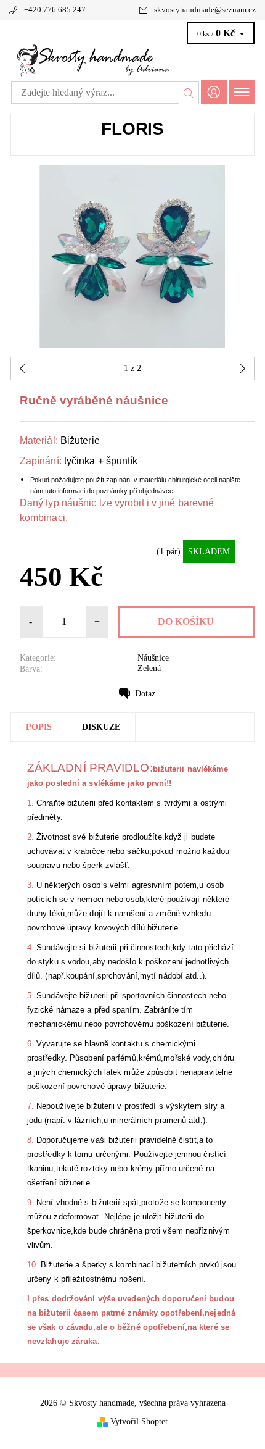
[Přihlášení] (214, 92)
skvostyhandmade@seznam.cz (205, 9)
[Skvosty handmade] (132, 60)
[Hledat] (189, 92)
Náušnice (153, 657)
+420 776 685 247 (55, 9)
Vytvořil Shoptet (139, 1421)
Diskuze (101, 727)
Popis (39, 727)
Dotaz (145, 693)
